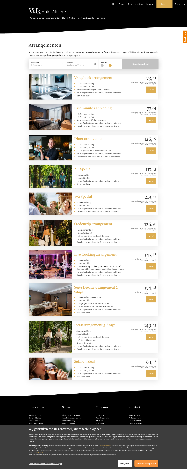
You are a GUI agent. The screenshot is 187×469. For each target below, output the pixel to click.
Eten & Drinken (68, 18)
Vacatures (150, 4)
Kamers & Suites (37, 18)
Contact (122, 4)
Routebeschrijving (135, 4)
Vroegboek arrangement (93, 78)
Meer (151, 89)
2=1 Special (82, 169)
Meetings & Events (86, 18)
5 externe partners (104, 445)
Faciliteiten (100, 18)
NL (113, 4)
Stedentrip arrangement (93, 224)
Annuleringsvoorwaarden (71, 418)
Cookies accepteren (146, 463)
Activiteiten (100, 423)
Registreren (180, 4)
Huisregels (100, 415)
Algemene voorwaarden (71, 415)
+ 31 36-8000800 (138, 423)
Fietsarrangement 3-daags (95, 325)
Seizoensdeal (84, 362)
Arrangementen (53, 18)
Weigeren (125, 463)
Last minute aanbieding (93, 108)
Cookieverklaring (38, 452)
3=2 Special (83, 197)
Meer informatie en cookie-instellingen (45, 463)
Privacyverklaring (68, 423)
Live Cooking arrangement (95, 255)
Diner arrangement (89, 139)
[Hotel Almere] (47, 14)
